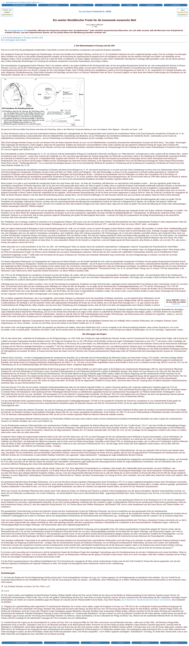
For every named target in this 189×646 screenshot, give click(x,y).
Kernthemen (107, 5)
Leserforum (175, 5)
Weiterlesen (176, 304)
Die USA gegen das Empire (13, 40)
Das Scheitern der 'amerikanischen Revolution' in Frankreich (146, 600)
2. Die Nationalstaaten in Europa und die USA (22, 38)
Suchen (129, 5)
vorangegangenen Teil (17, 30)
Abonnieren (151, 5)
